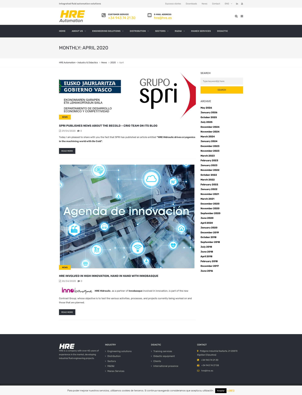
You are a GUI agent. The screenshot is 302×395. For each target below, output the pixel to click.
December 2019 (210, 232)
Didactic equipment (164, 356)
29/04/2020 (69, 130)
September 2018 (210, 242)
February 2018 (209, 261)
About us (77, 31)
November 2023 (210, 150)
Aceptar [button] (221, 390)
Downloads (191, 3)
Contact (216, 3)
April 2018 (206, 256)
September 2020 (210, 213)
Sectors (160, 31)
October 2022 (209, 175)
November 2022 (210, 170)
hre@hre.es (163, 18)
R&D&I (178, 31)
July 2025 (207, 122)
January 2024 (209, 141)
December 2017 (210, 266)
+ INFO (231, 390)
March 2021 (207, 198)
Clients (157, 361)
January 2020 (209, 227)
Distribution (138, 31)
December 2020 (210, 203)
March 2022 (208, 179)
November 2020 (210, 208)
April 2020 (207, 222)
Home (62, 31)
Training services (162, 351)
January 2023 (209, 165)
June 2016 (207, 270)
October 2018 (208, 237)
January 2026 (209, 112)
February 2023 (209, 160)
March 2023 (208, 155)
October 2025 (209, 117)
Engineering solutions (106, 31)
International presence (165, 366)
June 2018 (207, 251)
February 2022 (209, 184)
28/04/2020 (69, 281)
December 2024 (210, 127)
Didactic (222, 31)
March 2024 (208, 136)
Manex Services (201, 31)
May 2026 (206, 107)
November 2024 (210, 131)
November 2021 (210, 194)
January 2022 (209, 189)
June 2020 (207, 218)
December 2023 (210, 146)
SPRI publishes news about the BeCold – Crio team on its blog (108, 125)
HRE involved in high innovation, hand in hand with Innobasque (108, 276)
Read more (67, 151)
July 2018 (206, 246)
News (204, 3)
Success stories (173, 3)
